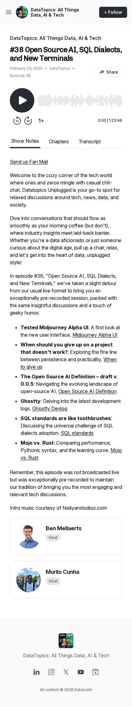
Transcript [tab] (90, 141)
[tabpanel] (66, 338)
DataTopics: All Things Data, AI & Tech (55, 12)
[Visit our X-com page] (66, 672)
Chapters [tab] (59, 141)
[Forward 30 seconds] (28, 120)
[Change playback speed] (41, 120)
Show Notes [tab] (25, 141)
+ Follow (113, 12)
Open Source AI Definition (87, 391)
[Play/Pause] (22, 100)
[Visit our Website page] (95, 672)
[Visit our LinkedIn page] (36, 672)
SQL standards (77, 433)
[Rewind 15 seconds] (17, 120)
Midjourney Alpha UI (95, 335)
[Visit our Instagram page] (51, 672)
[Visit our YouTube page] (81, 672)
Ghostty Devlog (49, 408)
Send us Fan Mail (29, 162)
